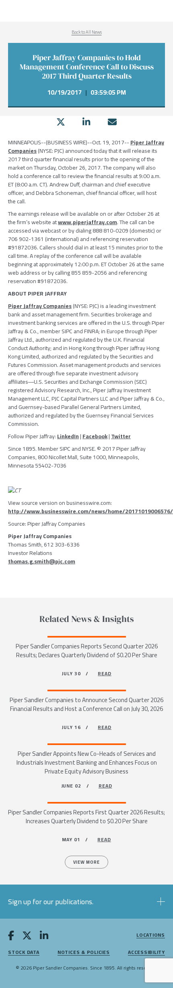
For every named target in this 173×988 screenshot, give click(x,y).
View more (86, 862)
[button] (86, 902)
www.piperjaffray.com (87, 222)
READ (104, 673)
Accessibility (146, 953)
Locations (150, 935)
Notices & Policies (84, 953)
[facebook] (11, 937)
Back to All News (87, 32)
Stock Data (23, 953)
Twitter (121, 436)
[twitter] (60, 121)
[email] (112, 121)
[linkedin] (86, 121)
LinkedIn (68, 436)
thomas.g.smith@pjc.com (41, 561)
